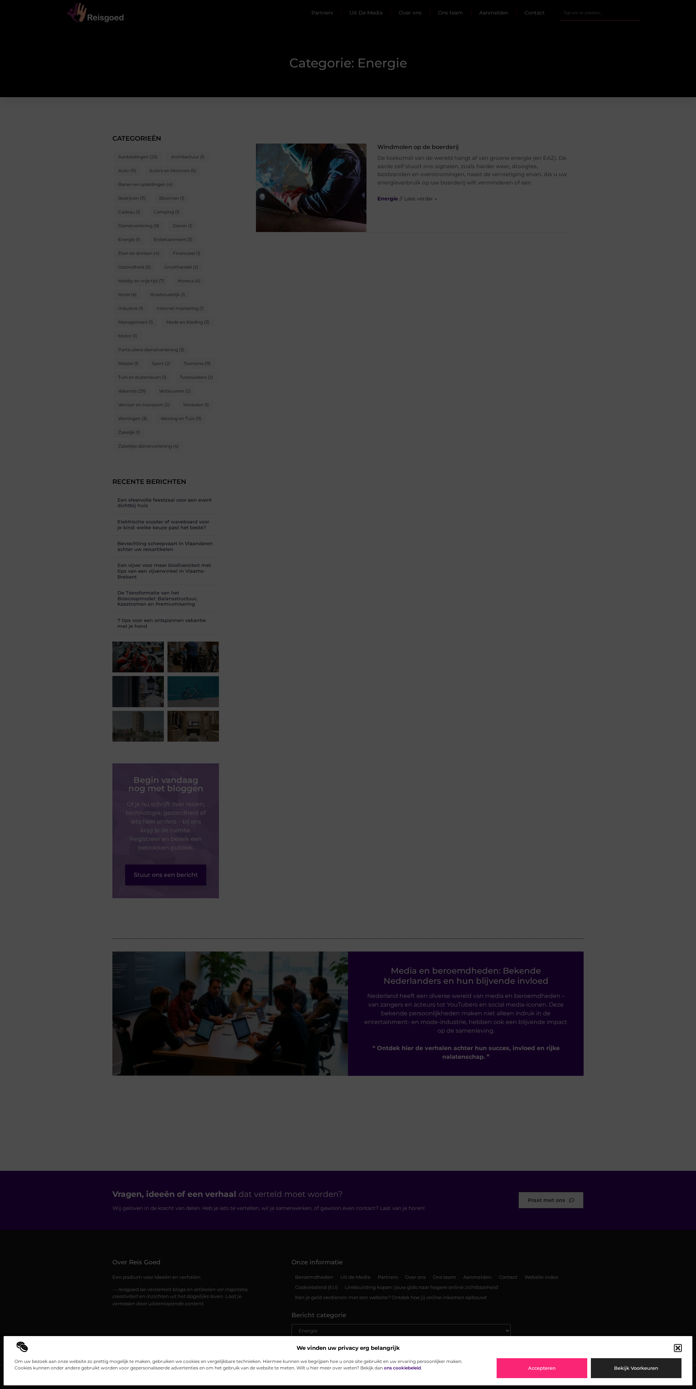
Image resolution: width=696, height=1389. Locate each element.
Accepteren (542, 1368)
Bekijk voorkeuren (636, 1368)
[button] (678, 1348)
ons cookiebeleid (402, 1368)
